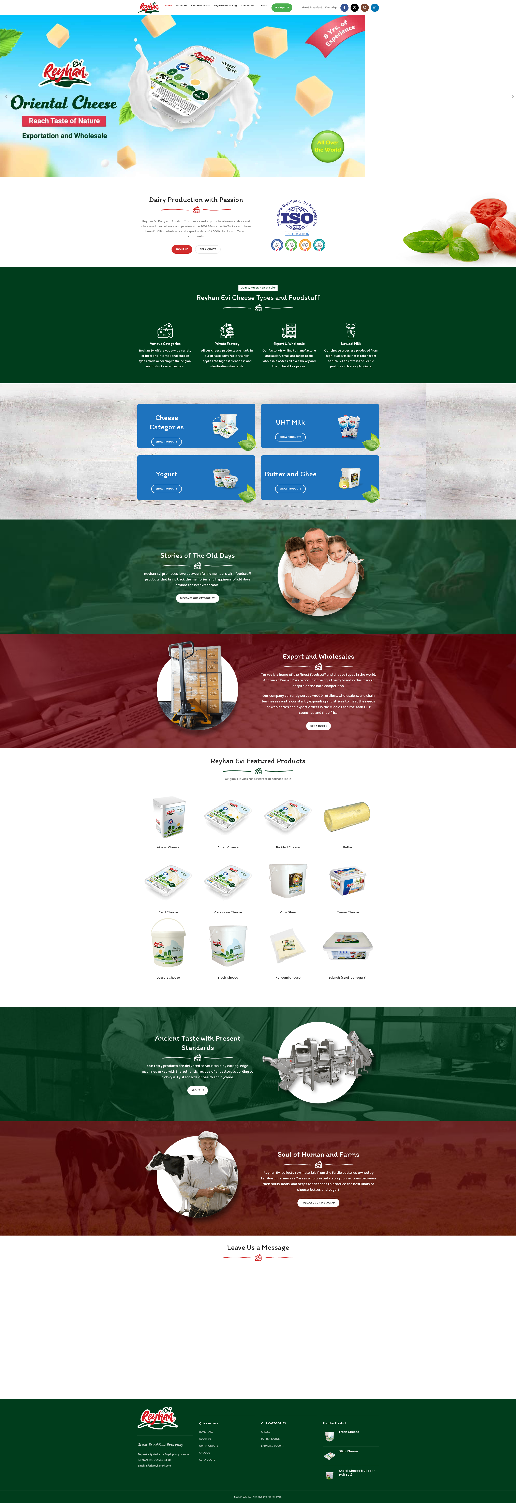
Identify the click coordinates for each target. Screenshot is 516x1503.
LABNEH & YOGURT (272, 1446)
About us (182, 249)
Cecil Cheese (168, 912)
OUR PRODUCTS (208, 1446)
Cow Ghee (288, 912)
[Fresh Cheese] (228, 946)
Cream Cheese (348, 912)
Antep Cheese (228, 847)
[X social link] (355, 8)
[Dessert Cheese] (168, 946)
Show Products (166, 442)
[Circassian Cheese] (228, 881)
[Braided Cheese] (288, 816)
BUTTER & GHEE (270, 1439)
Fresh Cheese (228, 978)
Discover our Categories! (197, 598)
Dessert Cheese (168, 978)
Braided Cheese (288, 847)
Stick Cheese (348, 1451)
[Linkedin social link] (375, 8)
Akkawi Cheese (168, 847)
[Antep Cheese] (228, 816)
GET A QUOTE (207, 1460)
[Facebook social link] (344, 8)
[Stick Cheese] (329, 1456)
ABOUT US (205, 1439)
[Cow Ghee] (288, 881)
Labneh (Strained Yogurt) (348, 978)
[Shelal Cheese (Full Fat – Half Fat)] (329, 1475)
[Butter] (348, 816)
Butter (347, 847)
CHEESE (265, 1432)
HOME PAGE (206, 1432)
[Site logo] (149, 7)
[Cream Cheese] (348, 881)
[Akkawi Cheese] (168, 816)
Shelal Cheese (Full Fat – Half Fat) (357, 1473)
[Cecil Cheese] (168, 881)
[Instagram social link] (365, 8)
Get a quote (282, 7)
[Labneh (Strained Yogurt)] (348, 946)
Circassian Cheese (228, 912)
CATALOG (204, 1453)
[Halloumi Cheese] (288, 946)
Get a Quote (208, 249)
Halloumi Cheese (288, 978)
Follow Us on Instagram (318, 1203)
